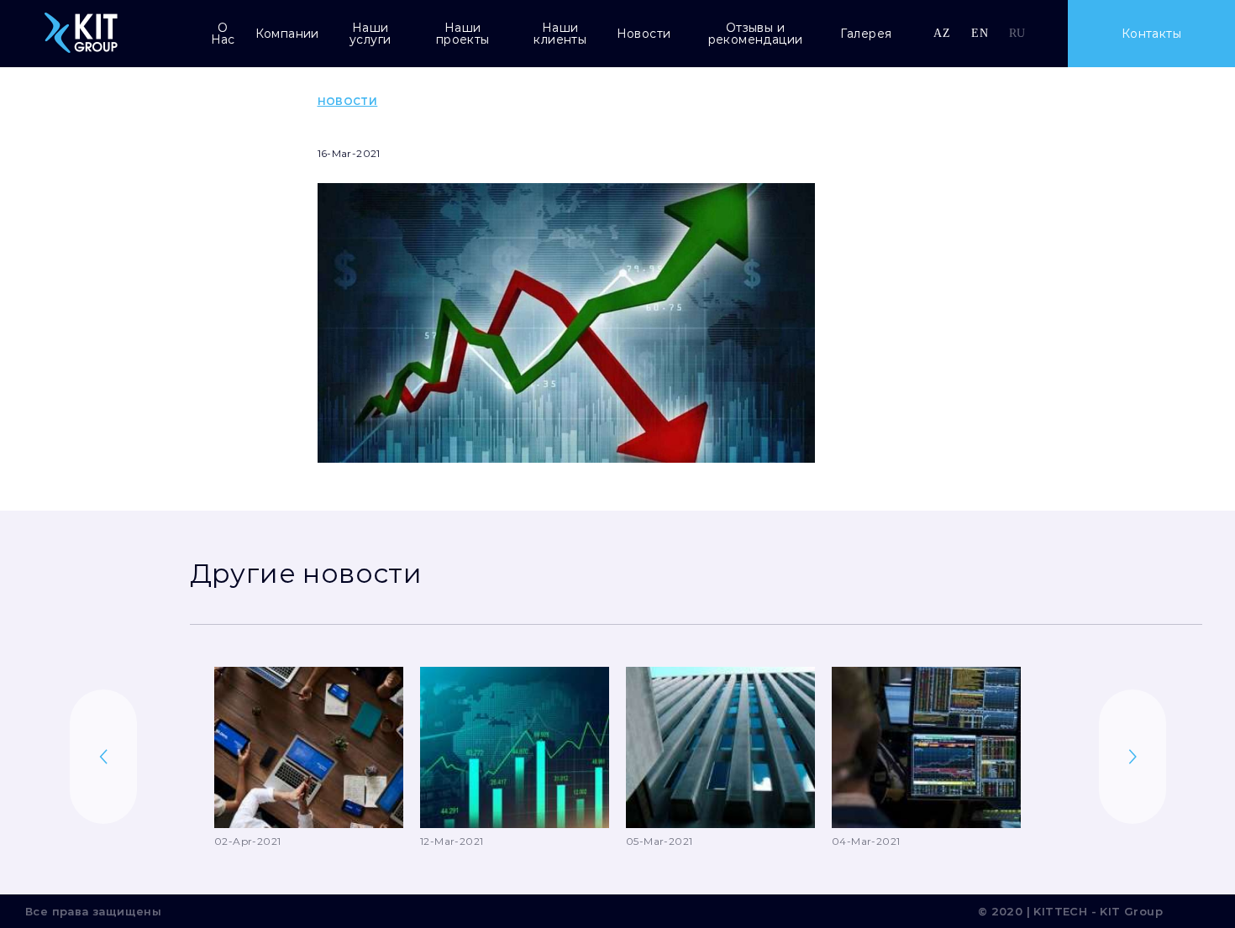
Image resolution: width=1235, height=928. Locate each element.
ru (1017, 33)
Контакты (1151, 33)
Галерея (866, 33)
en (979, 33)
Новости (644, 33)
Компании (287, 33)
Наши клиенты (559, 33)
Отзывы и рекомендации (755, 33)
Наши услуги (370, 33)
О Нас (223, 33)
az (941, 33)
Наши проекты (463, 33)
